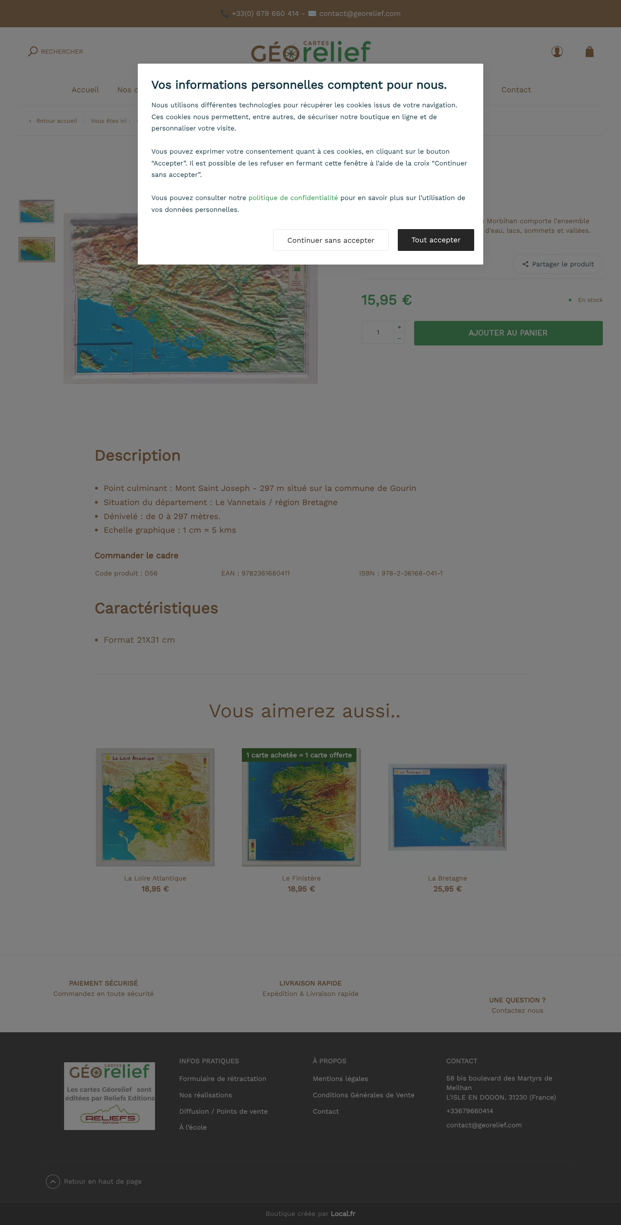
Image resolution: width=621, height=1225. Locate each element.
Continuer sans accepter (331, 240)
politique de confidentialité (293, 198)
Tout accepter (436, 239)
